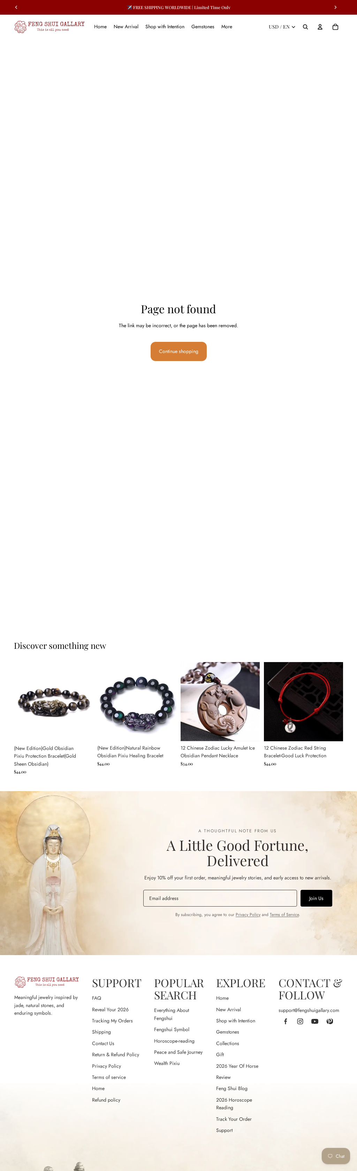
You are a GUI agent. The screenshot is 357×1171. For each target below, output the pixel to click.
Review (223, 1077)
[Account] (320, 27)
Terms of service (109, 1077)
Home (98, 1088)
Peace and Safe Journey (178, 1052)
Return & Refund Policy (115, 1054)
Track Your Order (234, 1119)
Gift (220, 1054)
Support (224, 1130)
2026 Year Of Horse (237, 1066)
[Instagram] (300, 1021)
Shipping (101, 1031)
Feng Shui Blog (232, 1088)
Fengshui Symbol (171, 1029)
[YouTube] (315, 1021)
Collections (227, 1043)
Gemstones (227, 1031)
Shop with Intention (235, 1020)
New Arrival (228, 1009)
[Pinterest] (329, 1021)
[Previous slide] (21, 702)
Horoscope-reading (174, 1040)
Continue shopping (178, 351)
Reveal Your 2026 (110, 1009)
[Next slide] (85, 702)
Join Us (316, 898)
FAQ (96, 997)
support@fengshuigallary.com (309, 1010)
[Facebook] (286, 1021)
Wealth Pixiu (167, 1063)
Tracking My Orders (112, 1020)
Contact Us (103, 1043)
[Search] (305, 27)
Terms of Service (284, 914)
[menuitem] (227, 27)
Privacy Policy (248, 914)
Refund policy (106, 1099)
